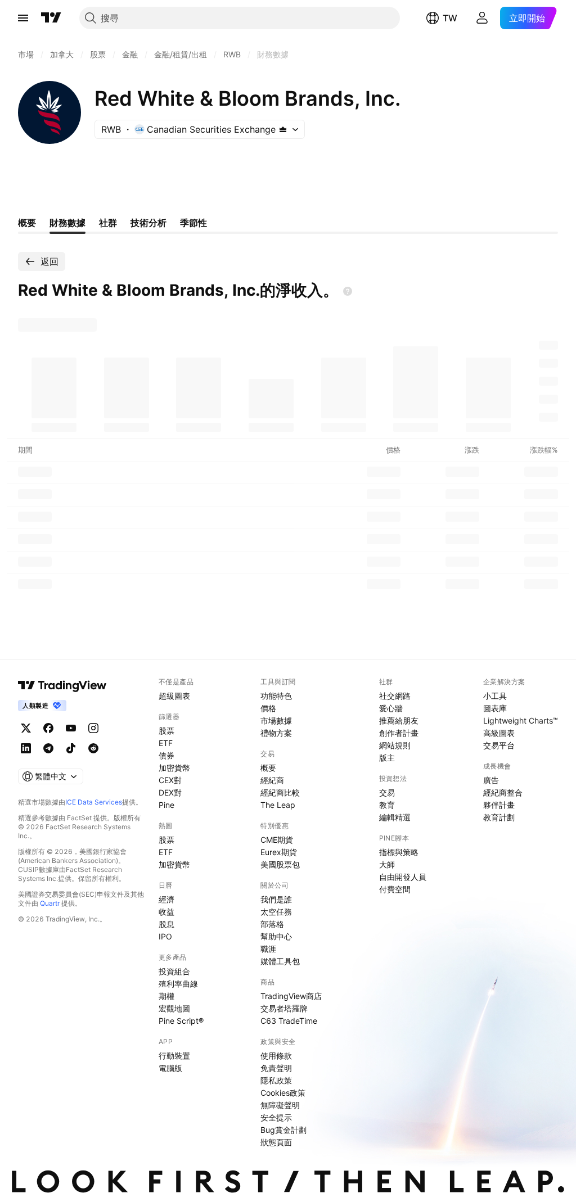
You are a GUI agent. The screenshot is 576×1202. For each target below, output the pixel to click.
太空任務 (276, 911)
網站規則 (395, 745)
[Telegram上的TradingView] (48, 748)
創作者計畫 (398, 733)
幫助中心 (276, 936)
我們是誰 (276, 899)
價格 (268, 708)
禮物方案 (276, 733)
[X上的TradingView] (26, 728)
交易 (387, 792)
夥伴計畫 (499, 805)
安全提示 (276, 1117)
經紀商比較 (280, 792)
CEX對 (170, 780)
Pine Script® (181, 1020)
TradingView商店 (291, 996)
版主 (387, 757)
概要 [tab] (27, 222)
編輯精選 (395, 817)
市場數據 (276, 720)
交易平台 (499, 745)
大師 (387, 864)
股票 (166, 730)
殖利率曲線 (178, 983)
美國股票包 (280, 864)
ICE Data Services (93, 802)
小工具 (495, 696)
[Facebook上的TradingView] (48, 728)
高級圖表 (499, 733)
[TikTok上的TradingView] (71, 748)
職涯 (268, 949)
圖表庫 (495, 708)
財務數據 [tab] (68, 222)
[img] (283, 129)
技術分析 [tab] (148, 222)
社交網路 (395, 696)
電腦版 (170, 1068)
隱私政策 (276, 1080)
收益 (166, 911)
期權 (166, 996)
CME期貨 (276, 839)
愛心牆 (391, 708)
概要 (268, 767)
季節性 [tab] (193, 222)
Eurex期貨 (278, 852)
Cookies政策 (282, 1092)
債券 (166, 755)
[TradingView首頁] (51, 18)
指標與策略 (398, 852)
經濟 (166, 899)
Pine (166, 805)
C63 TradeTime (288, 1020)
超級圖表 (174, 696)
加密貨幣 (174, 767)
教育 (387, 805)
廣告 (491, 780)
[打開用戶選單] (482, 18)
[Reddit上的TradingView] (93, 748)
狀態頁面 (276, 1142)
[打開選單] (23, 18)
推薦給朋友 (398, 720)
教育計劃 (499, 817)
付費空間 (395, 889)
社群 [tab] (108, 222)
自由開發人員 (402, 877)
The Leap (277, 805)
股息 (166, 924)
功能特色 (276, 696)
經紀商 (272, 780)
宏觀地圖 (174, 1008)
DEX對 (170, 792)
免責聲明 (276, 1068)
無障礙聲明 (280, 1105)
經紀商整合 (503, 792)
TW (450, 18)
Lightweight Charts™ (520, 720)
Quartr (50, 903)
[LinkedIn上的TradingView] (26, 748)
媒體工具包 (280, 961)
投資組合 (174, 971)
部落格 (272, 924)
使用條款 (276, 1055)
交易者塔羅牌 (284, 1008)
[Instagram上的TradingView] (93, 728)
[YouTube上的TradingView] (71, 728)
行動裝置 (174, 1055)
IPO (165, 936)
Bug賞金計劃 (283, 1130)
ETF (166, 743)
